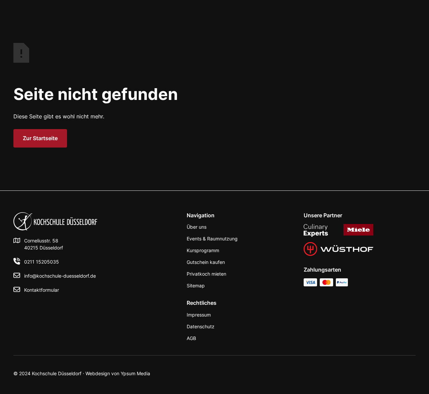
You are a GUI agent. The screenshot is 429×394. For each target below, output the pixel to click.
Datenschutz (200, 326)
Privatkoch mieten (206, 274)
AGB (191, 338)
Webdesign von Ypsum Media (117, 373)
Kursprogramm (203, 250)
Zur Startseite (40, 138)
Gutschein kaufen (206, 262)
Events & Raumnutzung (212, 238)
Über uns (196, 227)
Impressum (199, 315)
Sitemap (196, 285)
